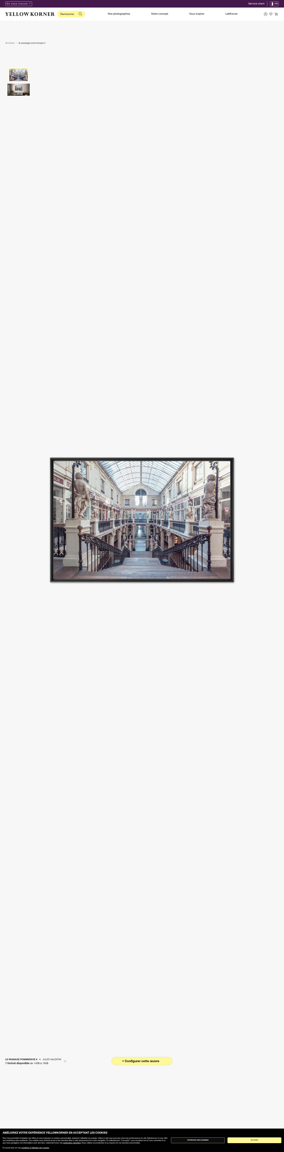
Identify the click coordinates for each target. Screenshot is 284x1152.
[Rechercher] (80, 14)
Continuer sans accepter (198, 1140)
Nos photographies (119, 14)
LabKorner (231, 14)
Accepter (254, 1140)
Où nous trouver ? (18, 4)
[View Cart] (276, 14)
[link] (30, 14)
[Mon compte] (265, 14)
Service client (256, 4)
